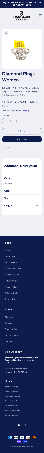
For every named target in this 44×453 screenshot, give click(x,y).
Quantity (5, 116)
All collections (11, 262)
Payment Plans (11, 329)
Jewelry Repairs (12, 274)
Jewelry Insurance (13, 268)
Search (8, 250)
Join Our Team (11, 335)
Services (8, 323)
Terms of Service (12, 299)
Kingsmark (18, 446)
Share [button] (8, 147)
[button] (3, 16)
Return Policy (11, 281)
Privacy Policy (11, 287)
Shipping (5, 106)
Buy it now (22, 139)
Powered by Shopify (28, 446)
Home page (10, 256)
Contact (8, 341)
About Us (9, 317)
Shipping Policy (12, 293)
